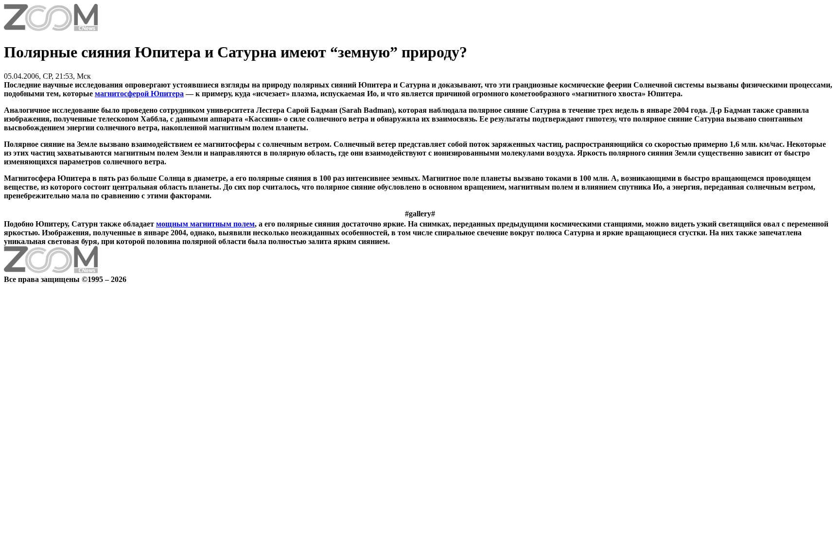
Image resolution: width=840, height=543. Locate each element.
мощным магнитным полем (205, 224)
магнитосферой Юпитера (139, 93)
